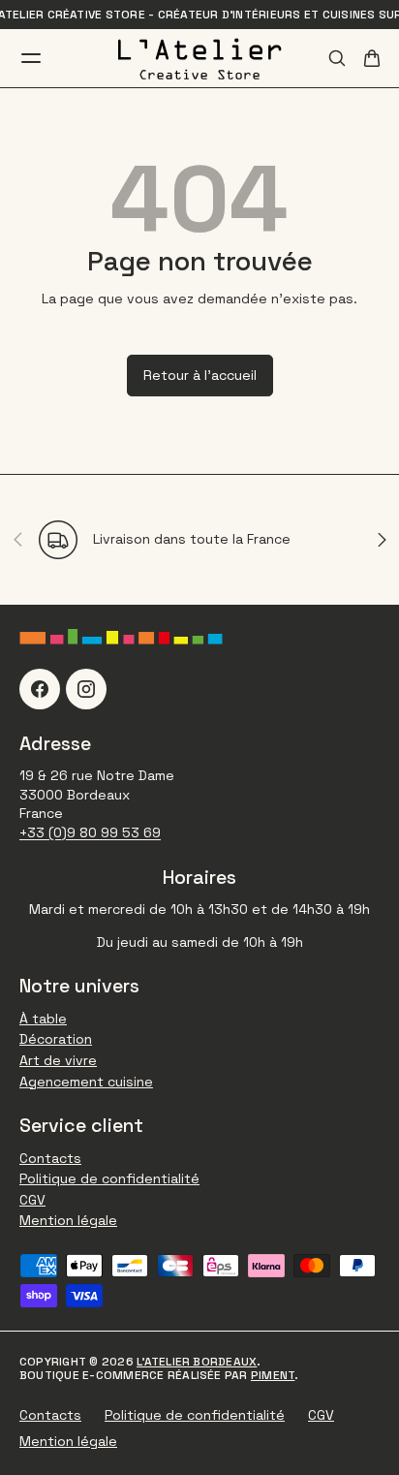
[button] (371, 58)
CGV (32, 1199)
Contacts (50, 1158)
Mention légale (68, 1220)
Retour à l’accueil (200, 375)
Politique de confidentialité (109, 1178)
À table (43, 1018)
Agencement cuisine (86, 1081)
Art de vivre (58, 1060)
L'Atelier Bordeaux (197, 1361)
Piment (272, 1375)
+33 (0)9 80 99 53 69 (90, 832)
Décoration (55, 1039)
